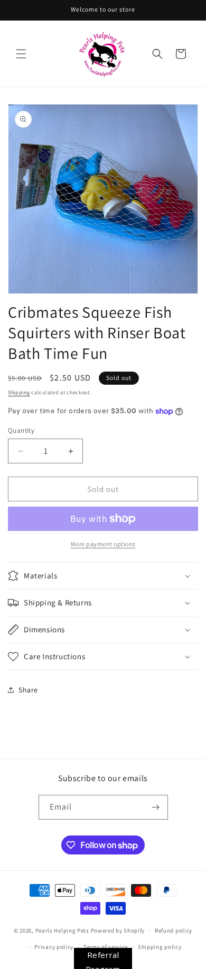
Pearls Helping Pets (62, 930)
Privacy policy (53, 947)
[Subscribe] (155, 807)
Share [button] (28, 690)
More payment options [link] (103, 544)
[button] (21, 53)
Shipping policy (160, 947)
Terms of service (105, 947)
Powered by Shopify (118, 930)
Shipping (19, 392)
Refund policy (173, 930)
